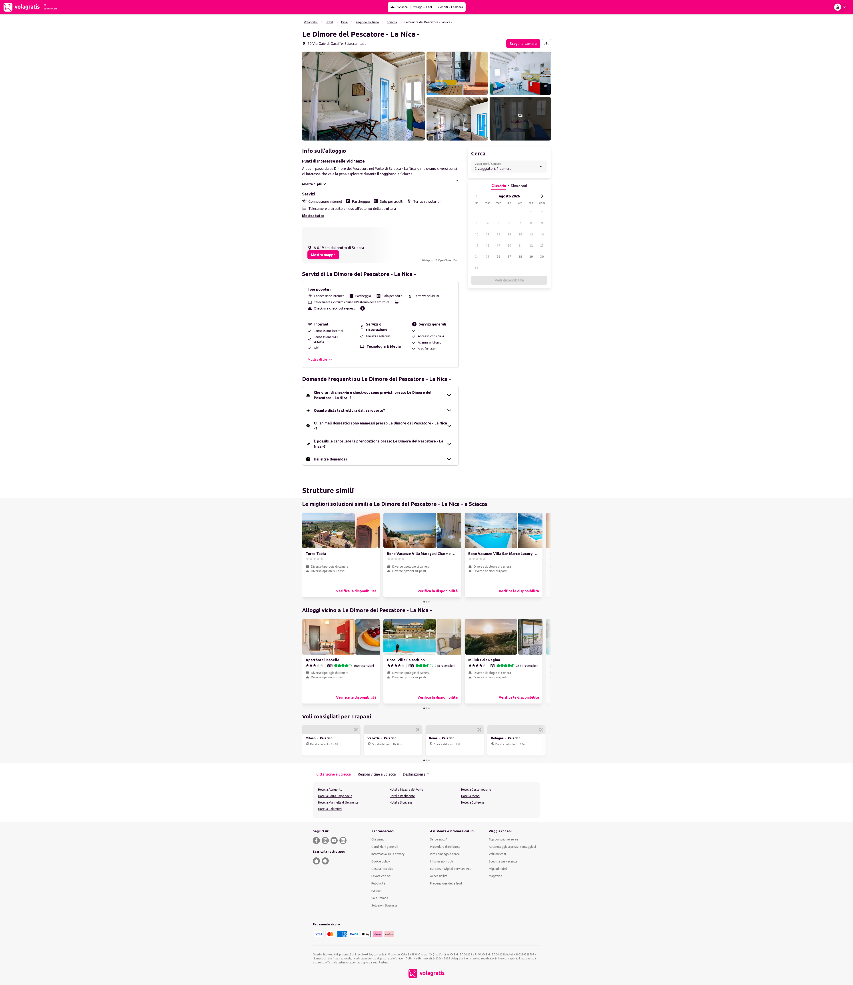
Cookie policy (380, 861)
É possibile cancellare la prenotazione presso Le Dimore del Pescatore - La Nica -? (378, 443)
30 (542, 256)
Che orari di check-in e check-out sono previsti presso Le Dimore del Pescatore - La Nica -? (372, 395)
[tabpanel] (426, 800)
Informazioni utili (441, 861)
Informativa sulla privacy (388, 854)
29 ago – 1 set (422, 7)
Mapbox (429, 260)
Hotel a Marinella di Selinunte (338, 802)
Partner (376, 891)
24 (476, 256)
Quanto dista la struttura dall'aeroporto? (349, 410)
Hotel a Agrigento (330, 789)
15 (531, 234)
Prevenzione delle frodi (446, 883)
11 (487, 234)
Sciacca (402, 7)
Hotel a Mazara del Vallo (406, 789)
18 (487, 245)
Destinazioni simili (417, 774)
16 (542, 234)
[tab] (333, 774)
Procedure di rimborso (445, 846)
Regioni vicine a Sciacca (377, 774)
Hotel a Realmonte (402, 796)
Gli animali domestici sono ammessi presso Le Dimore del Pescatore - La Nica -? (380, 425)
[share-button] (546, 43)
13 (509, 234)
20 (509, 245)
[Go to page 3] (429, 602)
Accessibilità (438, 876)
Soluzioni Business (384, 905)
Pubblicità (378, 883)
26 (498, 256)
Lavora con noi (381, 876)
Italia (344, 22)
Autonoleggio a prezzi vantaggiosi (512, 846)
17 (476, 245)
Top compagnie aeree (503, 839)
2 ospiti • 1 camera (450, 7)
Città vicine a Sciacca (333, 774)
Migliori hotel (498, 868)
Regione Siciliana (367, 22)
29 (531, 256)
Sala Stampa (379, 898)
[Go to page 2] (426, 602)
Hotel (329, 22)
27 (509, 256)
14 (520, 234)
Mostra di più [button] (317, 359)
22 (531, 245)
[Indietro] (476, 196)
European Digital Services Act (450, 868)
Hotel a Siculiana (401, 802)
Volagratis (311, 22)
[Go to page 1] (424, 602)
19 (498, 245)
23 (542, 245)
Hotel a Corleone (472, 802)
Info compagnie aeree (445, 854)
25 (487, 256)
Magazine (495, 876)
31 (476, 267)
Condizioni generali (384, 846)
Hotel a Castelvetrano (476, 789)
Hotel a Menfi (470, 796)
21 (520, 245)
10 (476, 234)
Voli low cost (497, 854)
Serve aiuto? (438, 839)
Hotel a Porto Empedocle (335, 796)
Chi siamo (378, 839)
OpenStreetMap (448, 260)
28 (520, 256)
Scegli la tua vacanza (503, 861)
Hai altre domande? (330, 459)
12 (498, 234)
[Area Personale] (840, 7)
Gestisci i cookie (382, 868)
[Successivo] (542, 196)
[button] (363, 96)
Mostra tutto (313, 216)
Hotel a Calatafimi (330, 809)
